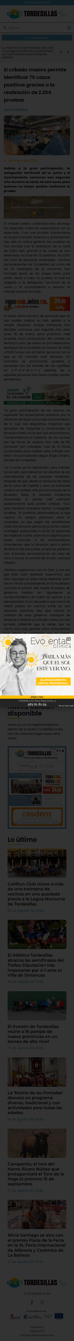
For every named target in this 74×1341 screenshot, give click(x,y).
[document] (37, 670)
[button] (68, 639)
